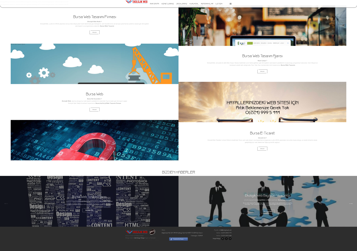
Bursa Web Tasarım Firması (186, 6)
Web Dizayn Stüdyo (232, 63)
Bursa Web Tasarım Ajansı (18, 44)
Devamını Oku (89, 210)
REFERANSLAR (207, 4)
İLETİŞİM (219, 4)
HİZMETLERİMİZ (167, 4)
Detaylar (94, 32)
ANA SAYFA (154, 4)
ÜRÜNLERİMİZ (181, 4)
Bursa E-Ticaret (15, 120)
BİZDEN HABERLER (178, 173)
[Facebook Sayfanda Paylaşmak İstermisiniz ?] (178, 240)
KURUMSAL (194, 4)
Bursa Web (181, 82)
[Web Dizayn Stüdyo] (151, 234)
